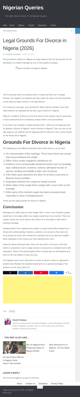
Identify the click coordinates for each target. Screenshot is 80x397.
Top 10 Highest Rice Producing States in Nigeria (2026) (35, 348)
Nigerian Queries (23, 7)
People (31, 25)
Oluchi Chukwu (13, 54)
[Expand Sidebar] (77, 31)
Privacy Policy (57, 384)
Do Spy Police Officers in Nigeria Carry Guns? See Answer (13, 360)
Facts (12, 25)
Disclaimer (43, 384)
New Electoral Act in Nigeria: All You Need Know (59, 348)
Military (21, 25)
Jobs (5, 25)
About (19, 384)
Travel (53, 25)
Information (10, 31)
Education (42, 25)
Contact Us (30, 384)
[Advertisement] (37, 289)
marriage (12, 311)
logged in (18, 378)
